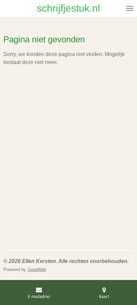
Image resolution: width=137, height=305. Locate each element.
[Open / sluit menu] (129, 8)
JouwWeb (36, 269)
